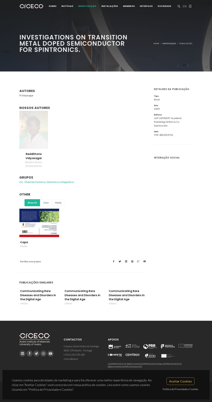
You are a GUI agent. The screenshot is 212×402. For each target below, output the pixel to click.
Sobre (52, 6)
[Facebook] (29, 353)
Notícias (67, 6)
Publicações (185, 43)
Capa (24, 242)
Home (156, 43)
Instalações (109, 6)
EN (184, 6)
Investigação (87, 6)
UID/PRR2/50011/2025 (172, 364)
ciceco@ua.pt (71, 358)
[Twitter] (36, 353)
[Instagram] (43, 353)
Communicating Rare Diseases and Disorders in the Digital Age (38, 295)
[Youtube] (50, 353)
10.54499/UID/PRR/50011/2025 (145, 364)
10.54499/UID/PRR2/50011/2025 (126, 366)
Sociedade (164, 6)
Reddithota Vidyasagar (34, 156)
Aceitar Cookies (180, 381)
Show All (32, 202)
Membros (129, 6)
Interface (146, 6)
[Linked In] (22, 353)
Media (58, 202)
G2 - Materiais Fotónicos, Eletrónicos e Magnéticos (46, 181)
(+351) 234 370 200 (74, 354)
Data (46, 202)
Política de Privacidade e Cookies (180, 389)
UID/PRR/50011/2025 (117, 364)
